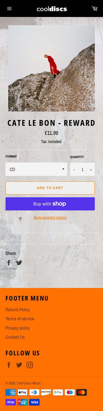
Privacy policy (17, 328)
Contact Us (15, 337)
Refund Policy (17, 309)
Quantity (77, 157)
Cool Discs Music (29, 383)
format (11, 156)
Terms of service (19, 318)
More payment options (50, 217)
